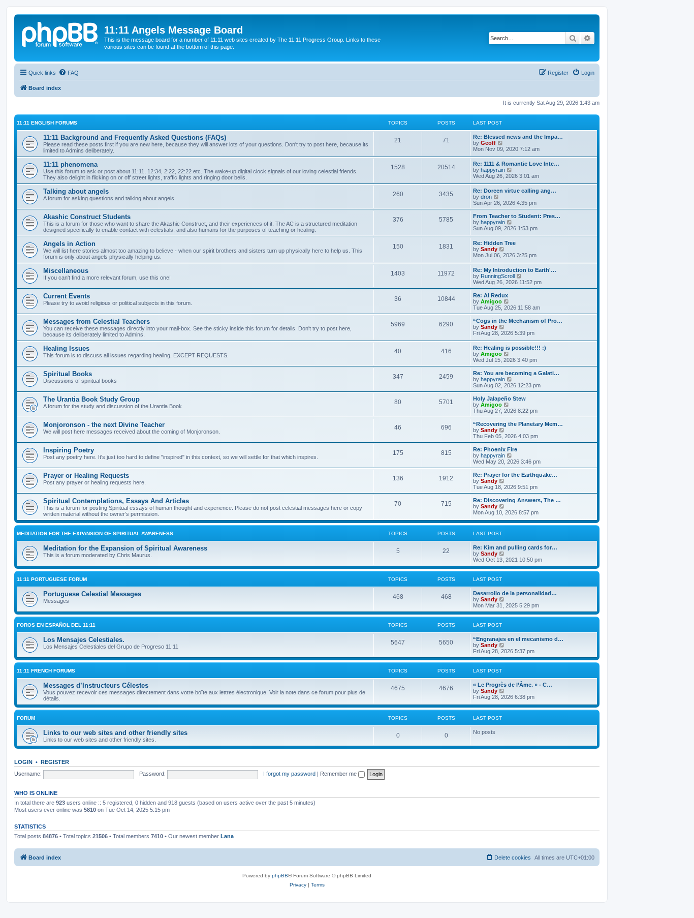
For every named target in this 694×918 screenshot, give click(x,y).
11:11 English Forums (47, 123)
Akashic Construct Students (87, 217)
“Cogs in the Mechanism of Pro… (517, 321)
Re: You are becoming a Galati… (516, 373)
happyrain (493, 170)
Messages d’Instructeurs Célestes (95, 685)
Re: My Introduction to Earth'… (514, 270)
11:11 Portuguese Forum (52, 579)
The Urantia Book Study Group (91, 399)
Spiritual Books (67, 374)
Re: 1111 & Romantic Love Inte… (516, 164)
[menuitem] (68, 73)
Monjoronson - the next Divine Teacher (104, 425)
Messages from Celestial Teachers (96, 321)
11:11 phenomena (70, 164)
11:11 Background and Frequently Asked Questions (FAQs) (134, 137)
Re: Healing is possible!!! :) (509, 348)
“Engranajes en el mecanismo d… (518, 639)
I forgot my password (289, 774)
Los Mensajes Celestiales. (83, 640)
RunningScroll (498, 276)
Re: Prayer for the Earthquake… (515, 475)
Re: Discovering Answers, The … (517, 500)
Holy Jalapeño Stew (499, 398)
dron (486, 197)
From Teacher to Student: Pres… (516, 216)
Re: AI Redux (490, 295)
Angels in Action (69, 244)
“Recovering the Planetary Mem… (518, 424)
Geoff (488, 143)
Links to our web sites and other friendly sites (115, 733)
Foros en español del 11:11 (56, 625)
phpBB (280, 875)
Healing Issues (66, 348)
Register (55, 762)
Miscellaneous (65, 270)
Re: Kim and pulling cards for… (515, 547)
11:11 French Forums (46, 671)
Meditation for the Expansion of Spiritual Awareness (95, 533)
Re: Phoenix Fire (495, 449)
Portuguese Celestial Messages (92, 594)
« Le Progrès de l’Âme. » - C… (512, 685)
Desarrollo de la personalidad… (515, 593)
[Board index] (60, 33)
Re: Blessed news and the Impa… (518, 137)
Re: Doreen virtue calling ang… (514, 191)
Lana (227, 836)
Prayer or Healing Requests (86, 475)
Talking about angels (76, 191)
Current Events (66, 296)
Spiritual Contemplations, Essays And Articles (116, 501)
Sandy (489, 249)
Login (23, 762)
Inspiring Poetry (68, 450)
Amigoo (491, 301)
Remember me (339, 774)
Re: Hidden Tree (494, 243)
